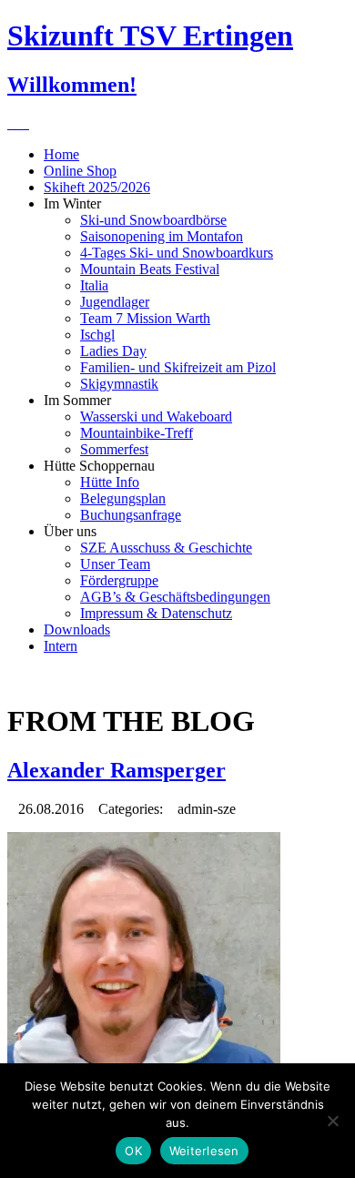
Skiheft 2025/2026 (97, 187)
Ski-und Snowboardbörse (153, 220)
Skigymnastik (119, 383)
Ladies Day (113, 351)
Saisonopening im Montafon (161, 236)
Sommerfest (114, 449)
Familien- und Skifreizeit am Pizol (178, 367)
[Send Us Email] (12, 123)
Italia (94, 285)
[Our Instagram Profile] (23, 123)
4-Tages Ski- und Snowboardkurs (176, 252)
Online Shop (80, 170)
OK (133, 1150)
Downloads (77, 629)
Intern (60, 646)
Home (61, 154)
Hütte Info (109, 482)
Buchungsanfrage (130, 515)
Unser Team (115, 564)
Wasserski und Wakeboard (156, 416)
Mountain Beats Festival (149, 269)
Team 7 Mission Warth (145, 318)
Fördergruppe (119, 580)
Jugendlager (114, 302)
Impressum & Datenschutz (156, 613)
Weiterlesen (204, 1150)
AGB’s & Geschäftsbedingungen (175, 596)
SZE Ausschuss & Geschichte (166, 547)
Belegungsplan (123, 498)
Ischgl (97, 334)
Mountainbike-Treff (136, 433)
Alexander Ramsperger (116, 770)
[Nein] (332, 1121)
